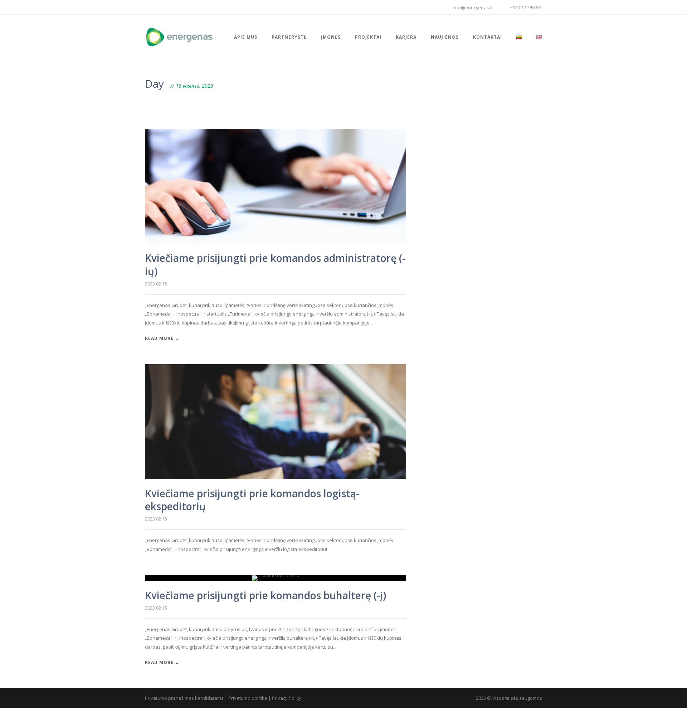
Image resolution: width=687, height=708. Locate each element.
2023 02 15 (156, 283)
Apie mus (245, 37)
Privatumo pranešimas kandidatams (184, 698)
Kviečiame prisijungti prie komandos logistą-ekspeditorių (252, 500)
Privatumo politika (247, 698)
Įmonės (331, 37)
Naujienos (445, 37)
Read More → (162, 338)
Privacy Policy (286, 698)
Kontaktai (487, 37)
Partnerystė (289, 37)
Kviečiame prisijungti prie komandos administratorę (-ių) (275, 264)
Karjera (406, 37)
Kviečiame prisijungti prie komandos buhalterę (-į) (265, 595)
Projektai (368, 37)
